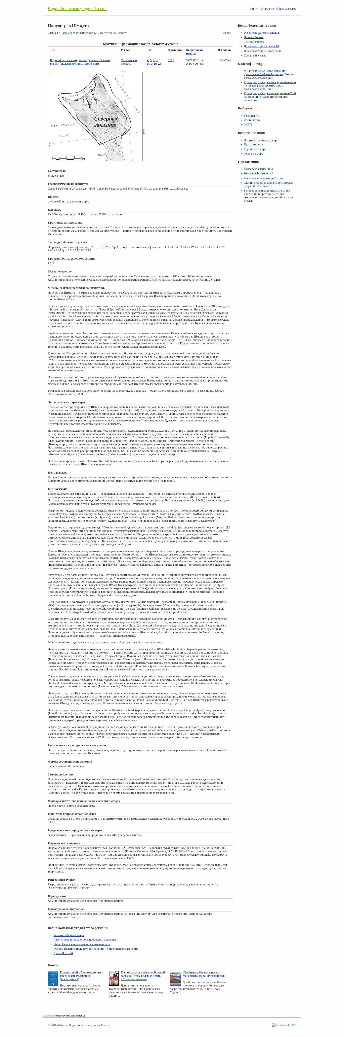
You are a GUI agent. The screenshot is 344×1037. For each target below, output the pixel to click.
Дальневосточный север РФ (262, 46)
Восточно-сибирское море (261, 140)
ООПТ (248, 124)
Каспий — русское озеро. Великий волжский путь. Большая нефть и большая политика (143, 976)
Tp (155, 63)
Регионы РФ (251, 115)
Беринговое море (255, 149)
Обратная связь (286, 8)
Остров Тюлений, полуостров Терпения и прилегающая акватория (96, 948)
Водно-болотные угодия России (77, 8)
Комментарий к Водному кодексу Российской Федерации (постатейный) (81, 976)
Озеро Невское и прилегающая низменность (82, 944)
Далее (227, 33)
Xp (159, 63)
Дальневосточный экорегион (79, 33)
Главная (53, 33)
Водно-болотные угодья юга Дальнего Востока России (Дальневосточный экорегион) (80, 62)
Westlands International (258, 173)
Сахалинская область (129, 62)
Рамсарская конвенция (258, 169)
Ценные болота (254, 37)
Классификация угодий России (263, 178)
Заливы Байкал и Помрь (69, 935)
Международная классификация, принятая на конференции (265, 72)
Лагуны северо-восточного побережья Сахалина (85, 939)
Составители (252, 120)
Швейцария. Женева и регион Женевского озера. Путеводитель (204, 974)
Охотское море (253, 153)
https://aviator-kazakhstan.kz (70, 1015)
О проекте (267, 8)
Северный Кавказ (255, 55)
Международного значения (261, 32)
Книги (254, 8)
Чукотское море (254, 144)
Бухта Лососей (63, 953)
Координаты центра (194, 51)
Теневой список (254, 42)
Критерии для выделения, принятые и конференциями (270, 84)
